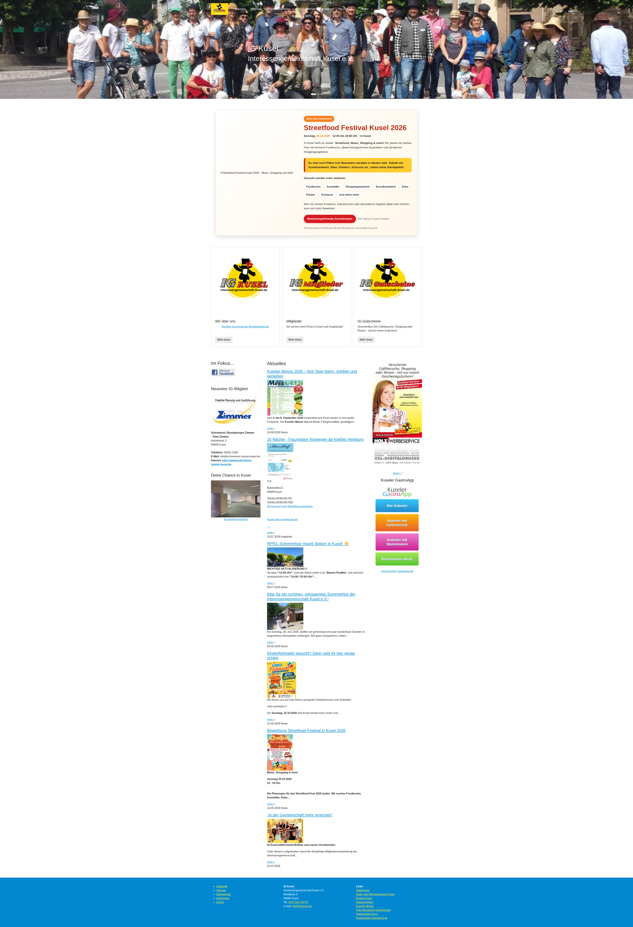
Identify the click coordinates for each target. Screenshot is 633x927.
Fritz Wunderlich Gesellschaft (373, 910)
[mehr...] (397, 473)
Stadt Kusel (363, 890)
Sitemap (221, 890)
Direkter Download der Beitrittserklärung (245, 326)
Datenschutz (223, 894)
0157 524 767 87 (298, 902)
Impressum (222, 898)
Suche (220, 902)
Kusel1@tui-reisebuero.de (282, 519)
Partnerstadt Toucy (367, 914)
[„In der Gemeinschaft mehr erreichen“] (285, 830)
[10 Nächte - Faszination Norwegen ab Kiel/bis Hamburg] (280, 461)
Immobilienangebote (236, 519)
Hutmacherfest (364, 902)
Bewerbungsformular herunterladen (329, 218)
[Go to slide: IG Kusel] (313, 94)
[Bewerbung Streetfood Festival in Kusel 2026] (280, 752)
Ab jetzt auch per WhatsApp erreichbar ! (290, 506)
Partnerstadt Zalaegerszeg (371, 918)
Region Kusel (364, 898)
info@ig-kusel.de (302, 906)
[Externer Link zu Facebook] (223, 372)
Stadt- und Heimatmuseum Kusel (375, 894)
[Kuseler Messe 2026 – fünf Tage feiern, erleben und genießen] (285, 397)
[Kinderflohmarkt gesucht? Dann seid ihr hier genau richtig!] (281, 679)
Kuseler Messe (365, 906)
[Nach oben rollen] (626, 920)
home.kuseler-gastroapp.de (397, 571)
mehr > (271, 428)
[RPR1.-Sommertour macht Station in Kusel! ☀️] (285, 556)
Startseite (221, 886)
